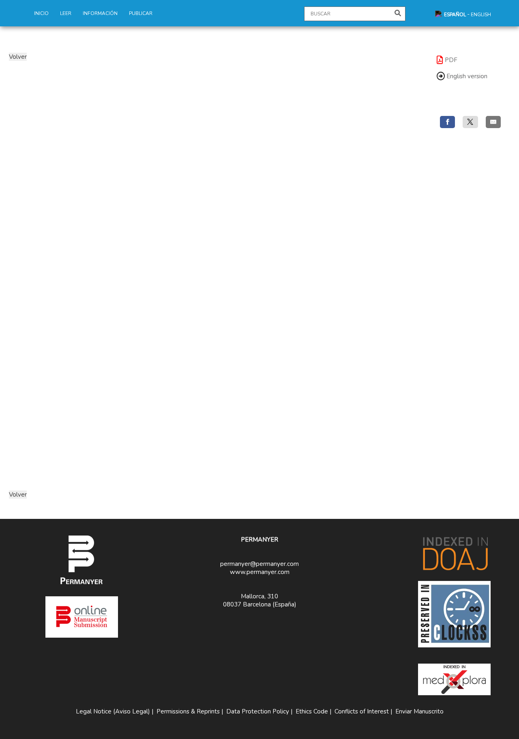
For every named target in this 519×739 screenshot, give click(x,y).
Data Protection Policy (257, 711)
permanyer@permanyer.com (259, 564)
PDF (451, 60)
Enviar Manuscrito (419, 711)
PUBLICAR (140, 13)
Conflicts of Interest (362, 711)
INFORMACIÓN (100, 13)
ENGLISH (481, 14)
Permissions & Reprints (188, 711)
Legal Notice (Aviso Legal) (113, 711)
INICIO (41, 13)
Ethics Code (312, 711)
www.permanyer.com (260, 572)
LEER (65, 13)
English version (466, 76)
